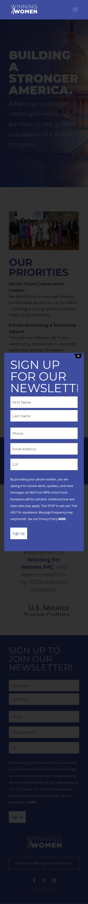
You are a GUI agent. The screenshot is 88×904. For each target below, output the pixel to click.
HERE (62, 519)
